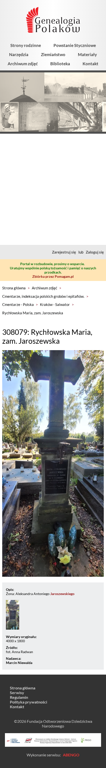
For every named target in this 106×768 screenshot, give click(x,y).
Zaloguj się (95, 252)
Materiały (87, 54)
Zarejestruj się (64, 252)
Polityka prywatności (28, 702)
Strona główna (14, 288)
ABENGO (71, 754)
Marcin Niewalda (19, 663)
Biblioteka (60, 63)
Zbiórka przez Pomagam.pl (53, 276)
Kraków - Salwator (55, 304)
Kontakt (90, 63)
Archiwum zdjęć (23, 63)
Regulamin (19, 697)
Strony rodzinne (25, 45)
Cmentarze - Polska (18, 304)
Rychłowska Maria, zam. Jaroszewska (32, 313)
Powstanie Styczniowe (74, 45)
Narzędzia (18, 54)
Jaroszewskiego (62, 594)
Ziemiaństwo (53, 54)
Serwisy (17, 692)
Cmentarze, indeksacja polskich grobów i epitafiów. (43, 296)
